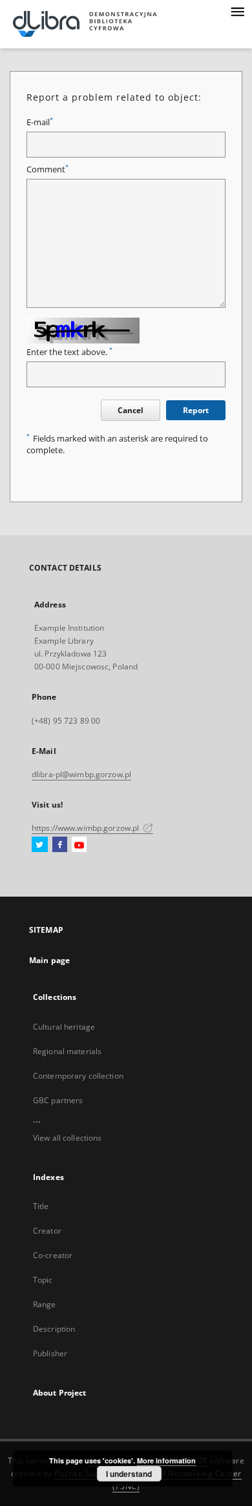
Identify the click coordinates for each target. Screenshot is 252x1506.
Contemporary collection (78, 1075)
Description (54, 1328)
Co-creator (52, 1255)
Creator (47, 1230)
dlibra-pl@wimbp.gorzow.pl (81, 774)
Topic (43, 1279)
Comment (47, 169)
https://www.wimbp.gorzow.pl (86, 827)
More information (166, 1460)
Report (196, 410)
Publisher (50, 1353)
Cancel (130, 410)
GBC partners (58, 1100)
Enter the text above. (69, 352)
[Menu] (237, 10)
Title (41, 1206)
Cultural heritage (64, 1026)
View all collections (67, 1137)
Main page (49, 960)
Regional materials (67, 1051)
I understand (129, 1474)
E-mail (39, 122)
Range (44, 1304)
